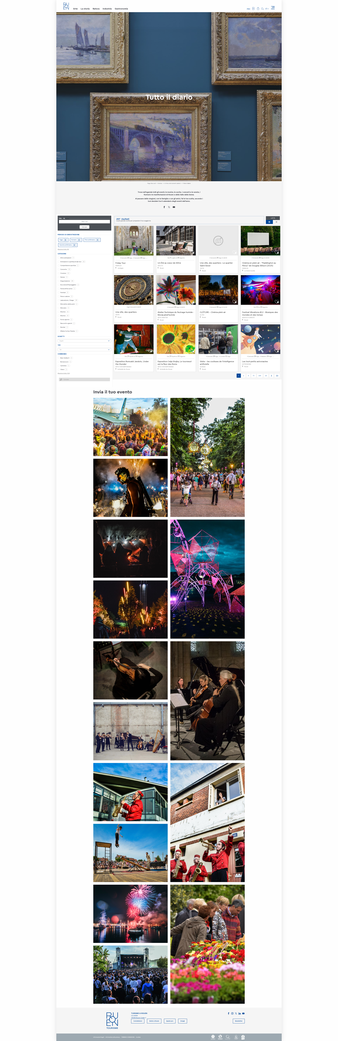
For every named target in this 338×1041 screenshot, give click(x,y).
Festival (64, 292)
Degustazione (66, 281)
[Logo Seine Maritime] (220, 1037)
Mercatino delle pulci (68, 304)
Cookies (138, 1037)
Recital (63, 327)
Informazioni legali (98, 1037)
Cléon (63, 369)
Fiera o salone (66, 296)
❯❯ (277, 375)
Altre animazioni (66, 258)
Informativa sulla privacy (113, 1037)
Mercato (64, 308)
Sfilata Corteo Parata (68, 331)
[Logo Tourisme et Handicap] (236, 1037)
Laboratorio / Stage (68, 300)
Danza (63, 277)
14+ (260, 375)
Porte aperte (66, 319)
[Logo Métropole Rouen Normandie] (213, 1037)
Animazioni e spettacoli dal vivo (72, 262)
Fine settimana (91, 240)
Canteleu (64, 366)
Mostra (64, 312)
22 (266, 375)
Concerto (65, 269)
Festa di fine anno (67, 288)
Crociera (64, 273)
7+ (254, 375)
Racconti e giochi (67, 323)
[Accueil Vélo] (243, 1037)
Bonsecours (65, 362)
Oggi (62, 240)
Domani (75, 240)
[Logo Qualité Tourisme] (228, 1037)
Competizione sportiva (69, 265)
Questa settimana (67, 245)
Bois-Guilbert (66, 358)
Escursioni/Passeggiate (69, 285)
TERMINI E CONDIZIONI (127, 1037)
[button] (262, 8)
